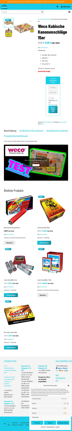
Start (39, 19)
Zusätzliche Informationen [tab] (31, 130)
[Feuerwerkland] (4, 6)
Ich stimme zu (36, 165)
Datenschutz (51, 105)
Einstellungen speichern (63, 423)
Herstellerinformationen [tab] (57, 130)
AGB (56, 100)
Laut (61, 122)
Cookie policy (43, 426)
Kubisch (65, 122)
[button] (68, 385)
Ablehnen (50, 423)
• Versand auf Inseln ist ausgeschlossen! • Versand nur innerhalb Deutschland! (9, 381)
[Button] (57, 6)
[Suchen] (42, 12)
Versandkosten (44, 47)
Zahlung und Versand (17, 425)
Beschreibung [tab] (10, 130)
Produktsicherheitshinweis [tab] (16, 136)
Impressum (57, 426)
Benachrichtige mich (53, 109)
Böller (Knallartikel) (46, 19)
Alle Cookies (37, 423)
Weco (42, 124)
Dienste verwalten (35, 417)
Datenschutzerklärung (51, 426)
